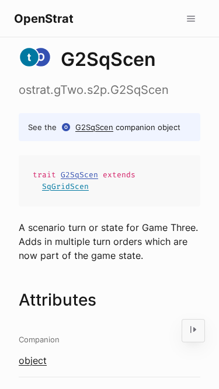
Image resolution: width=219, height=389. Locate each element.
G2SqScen (94, 127)
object (33, 360)
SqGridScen (65, 186)
